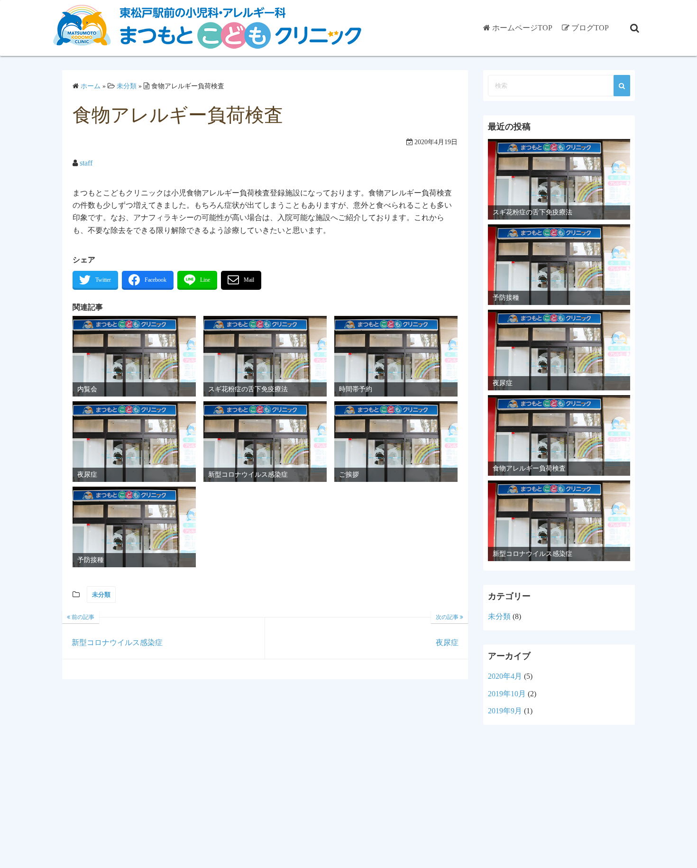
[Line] (197, 280)
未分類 (101, 594)
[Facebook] (148, 280)
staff (86, 163)
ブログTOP (590, 28)
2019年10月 (507, 694)
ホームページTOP (522, 28)
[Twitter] (95, 280)
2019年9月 (505, 711)
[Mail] (241, 280)
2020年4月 (505, 676)
